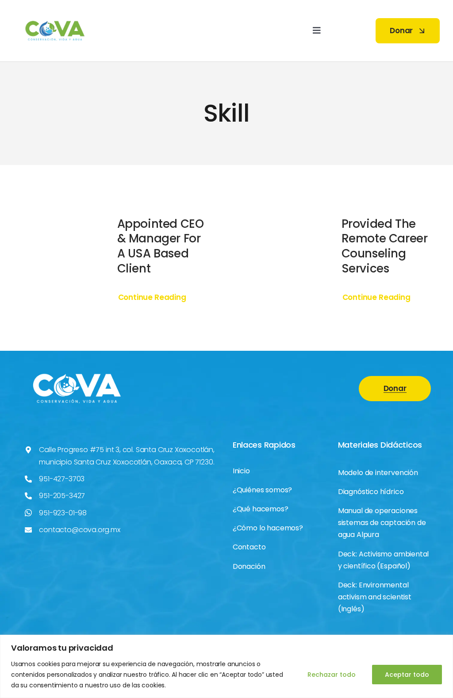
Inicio (241, 471)
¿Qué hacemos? (260, 509)
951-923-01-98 (63, 513)
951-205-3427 (62, 496)
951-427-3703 (61, 479)
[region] (226, 666)
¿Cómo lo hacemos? (268, 528)
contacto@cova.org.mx (79, 530)
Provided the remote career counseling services (385, 246)
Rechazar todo (331, 674)
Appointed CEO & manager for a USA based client (160, 246)
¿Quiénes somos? (262, 490)
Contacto (249, 547)
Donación (249, 566)
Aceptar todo (407, 674)
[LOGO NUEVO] (55, 10)
